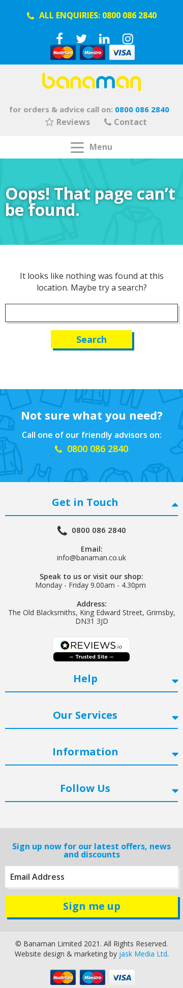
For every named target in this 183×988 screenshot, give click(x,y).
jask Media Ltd (143, 954)
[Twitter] (81, 39)
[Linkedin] (104, 39)
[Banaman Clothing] (91, 81)
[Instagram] (128, 39)
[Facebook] (59, 39)
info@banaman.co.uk (91, 557)
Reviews (73, 122)
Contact (130, 122)
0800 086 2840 (129, 15)
